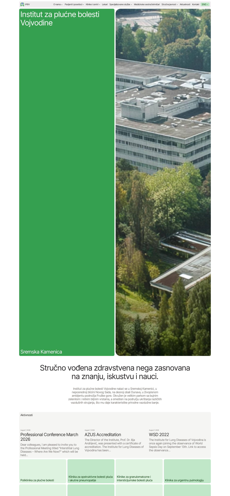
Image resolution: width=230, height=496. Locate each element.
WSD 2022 (159, 434)
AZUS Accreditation (103, 434)
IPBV (27, 4)
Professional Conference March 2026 (49, 437)
